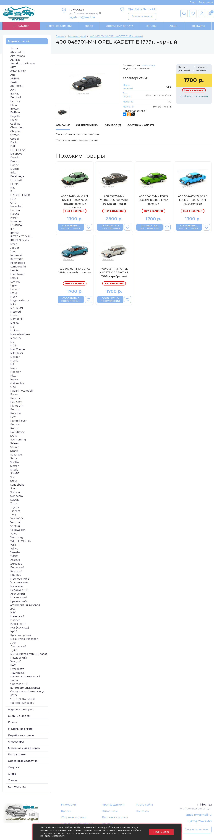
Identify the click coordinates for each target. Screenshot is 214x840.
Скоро (89, 26)
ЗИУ (13, 612)
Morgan (15, 356)
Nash (13, 368)
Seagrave (16, 454)
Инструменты (17, 754)
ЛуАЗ (13, 650)
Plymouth (16, 405)
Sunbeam (16, 496)
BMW (13, 104)
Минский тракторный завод (29, 653)
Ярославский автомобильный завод (25, 686)
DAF (13, 146)
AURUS (15, 78)
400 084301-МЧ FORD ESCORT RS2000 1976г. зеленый (153, 200)
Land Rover (17, 274)
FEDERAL (16, 180)
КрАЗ (13, 631)
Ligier (13, 285)
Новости (108, 823)
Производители (113, 804)
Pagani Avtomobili (21, 390)
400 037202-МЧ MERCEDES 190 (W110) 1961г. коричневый (114, 200)
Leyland (15, 281)
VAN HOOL (17, 518)
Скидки (151, 26)
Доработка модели (21, 735)
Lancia (14, 270)
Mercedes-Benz (20, 334)
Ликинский (18, 646)
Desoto (14, 161)
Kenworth (16, 259)
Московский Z (19, 578)
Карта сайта (144, 804)
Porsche (15, 413)
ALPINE (15, 59)
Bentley (15, 101)
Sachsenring (18, 439)
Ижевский (17, 616)
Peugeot (16, 401)
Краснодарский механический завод (24, 637)
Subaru (15, 492)
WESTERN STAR (20, 541)
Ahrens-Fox (17, 52)
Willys (14, 548)
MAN (13, 304)
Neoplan (15, 371)
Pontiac (15, 409)
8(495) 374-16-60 (142, 9)
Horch (14, 217)
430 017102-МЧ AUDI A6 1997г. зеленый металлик (74, 270)
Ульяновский (19, 582)
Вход (192, 2)
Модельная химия (20, 728)
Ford (13, 191)
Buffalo (15, 112)
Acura (14, 48)
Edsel (13, 172)
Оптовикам (110, 811)
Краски (13, 722)
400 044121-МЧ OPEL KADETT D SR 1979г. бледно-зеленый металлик (75, 202)
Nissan (14, 375)
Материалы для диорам (24, 748)
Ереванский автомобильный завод (25, 603)
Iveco (13, 244)
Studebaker (18, 484)
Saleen (14, 443)
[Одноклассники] (129, 114)
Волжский (17, 567)
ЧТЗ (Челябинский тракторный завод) (22, 701)
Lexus (14, 277)
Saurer (14, 447)
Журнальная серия (20, 709)
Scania (14, 450)
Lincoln (14, 289)
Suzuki (14, 499)
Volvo (13, 533)
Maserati (15, 311)
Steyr (13, 480)
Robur (14, 428)
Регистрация (206, 2)
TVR (13, 514)
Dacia (13, 142)
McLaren (15, 330)
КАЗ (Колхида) (19, 627)
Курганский (18, 623)
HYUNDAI (16, 225)
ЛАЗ (13, 642)
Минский (16, 586)
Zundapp (16, 563)
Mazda (14, 323)
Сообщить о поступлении (194, 96)
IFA (12, 229)
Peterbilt (16, 398)
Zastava (15, 559)
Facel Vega (17, 176)
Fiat (12, 187)
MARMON (16, 307)
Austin (14, 82)
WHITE (14, 544)
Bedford (15, 97)
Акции (174, 26)
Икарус (15, 620)
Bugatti (15, 116)
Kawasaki (16, 255)
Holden (15, 210)
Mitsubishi (16, 353)
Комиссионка (17, 786)
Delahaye (16, 153)
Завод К (15, 661)
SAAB (13, 435)
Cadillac (15, 123)
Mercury (15, 338)
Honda (14, 213)
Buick (14, 119)
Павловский (18, 657)
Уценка (13, 780)
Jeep (13, 251)
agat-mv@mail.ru (82, 17)
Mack (13, 296)
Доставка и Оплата (119, 26)
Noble (14, 379)
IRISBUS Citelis (19, 240)
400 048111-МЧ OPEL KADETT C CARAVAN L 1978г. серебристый (114, 272)
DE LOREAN (18, 150)
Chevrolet (16, 127)
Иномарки (68, 804)
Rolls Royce (17, 432)
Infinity (14, 232)
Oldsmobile (17, 383)
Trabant (15, 511)
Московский (18, 597)
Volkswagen (18, 529)
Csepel (14, 138)
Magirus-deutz (19, 300)
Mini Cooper (17, 349)
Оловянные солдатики (23, 760)
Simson (14, 465)
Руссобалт (17, 668)
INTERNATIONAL (21, 236)
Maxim (14, 315)
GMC (13, 202)
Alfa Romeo (17, 56)
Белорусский (19, 590)
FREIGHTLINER (20, 195)
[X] (133, 114)
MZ (12, 364)
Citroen (15, 134)
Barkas (14, 93)
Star (13, 477)
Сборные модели (19, 715)
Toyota (14, 507)
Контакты (198, 26)
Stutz (13, 488)
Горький (16, 574)
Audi (13, 74)
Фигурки (13, 767)
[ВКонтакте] (124, 114)
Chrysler (15, 131)
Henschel (16, 206)
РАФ (13, 665)
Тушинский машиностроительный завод (25, 676)
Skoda (14, 469)
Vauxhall (15, 522)
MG (12, 341)
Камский (16, 571)
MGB (13, 345)
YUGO (14, 556)
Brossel (14, 108)
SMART (15, 473)
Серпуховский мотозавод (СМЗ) (27, 693)
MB (12, 326)
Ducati (14, 168)
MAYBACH (16, 319)
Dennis (14, 157)
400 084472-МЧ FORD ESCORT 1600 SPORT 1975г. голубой (192, 200)
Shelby (14, 462)
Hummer (16, 221)
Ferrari (14, 183)
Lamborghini (18, 266)
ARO (13, 67)
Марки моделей (19, 41)
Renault (15, 424)
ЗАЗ (12, 608)
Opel (13, 386)
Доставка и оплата (115, 817)
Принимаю (161, 832)
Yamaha (15, 552)
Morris (14, 360)
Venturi (15, 526)
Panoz (14, 394)
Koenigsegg (17, 262)
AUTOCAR (16, 86)
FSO (13, 198)
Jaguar (14, 247)
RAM (13, 417)
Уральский (17, 593)
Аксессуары (16, 741)
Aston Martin (18, 71)
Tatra (13, 503)
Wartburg (16, 537)
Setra (13, 458)
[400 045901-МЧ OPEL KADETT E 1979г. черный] (87, 83)
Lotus (13, 292)
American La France (22, 63)
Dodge (14, 165)
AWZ (13, 89)
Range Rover (18, 420)
